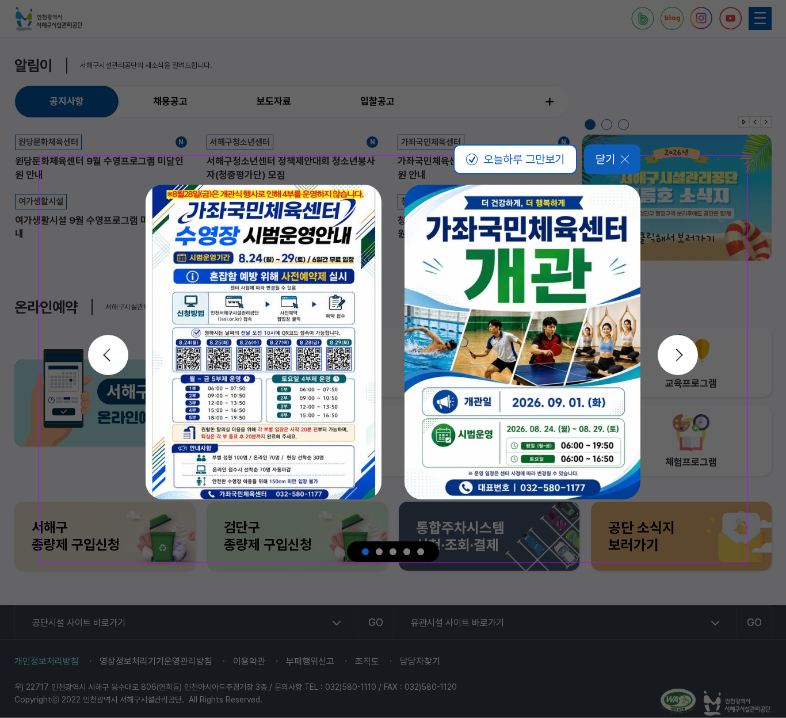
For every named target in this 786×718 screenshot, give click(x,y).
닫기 (605, 159)
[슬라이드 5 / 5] (420, 551)
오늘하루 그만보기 (523, 159)
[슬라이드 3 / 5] (393, 551)
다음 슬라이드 (678, 355)
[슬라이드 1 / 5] (365, 551)
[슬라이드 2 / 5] (379, 551)
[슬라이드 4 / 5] (406, 551)
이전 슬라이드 (108, 355)
